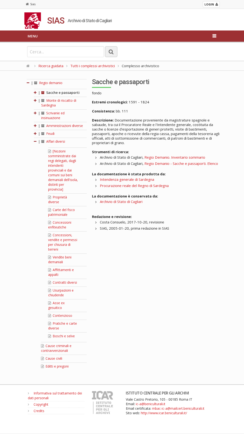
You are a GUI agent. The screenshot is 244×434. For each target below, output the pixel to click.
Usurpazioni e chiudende (61, 292)
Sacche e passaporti (62, 92)
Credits (38, 411)
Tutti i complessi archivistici (92, 65)
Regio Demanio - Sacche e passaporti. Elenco (181, 163)
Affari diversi (55, 141)
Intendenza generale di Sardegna (127, 179)
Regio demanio (50, 83)
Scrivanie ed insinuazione (53, 115)
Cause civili (53, 358)
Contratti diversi (64, 282)
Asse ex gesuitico (56, 305)
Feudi (50, 133)
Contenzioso (62, 315)
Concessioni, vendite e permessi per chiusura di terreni (62, 242)
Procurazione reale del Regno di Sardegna (134, 185)
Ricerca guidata (50, 65)
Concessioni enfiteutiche (59, 224)
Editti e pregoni (57, 366)
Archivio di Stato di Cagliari (121, 201)
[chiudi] (35, 141)
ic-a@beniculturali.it (150, 404)
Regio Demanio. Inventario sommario (174, 157)
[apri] (35, 92)
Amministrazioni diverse (64, 125)
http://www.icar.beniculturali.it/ (164, 413)
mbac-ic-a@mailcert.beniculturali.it (178, 408)
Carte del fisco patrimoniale (61, 212)
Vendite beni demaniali (59, 259)
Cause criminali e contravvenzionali (56, 348)
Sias (33, 4)
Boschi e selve (63, 336)
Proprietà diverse (57, 199)
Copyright (40, 404)
